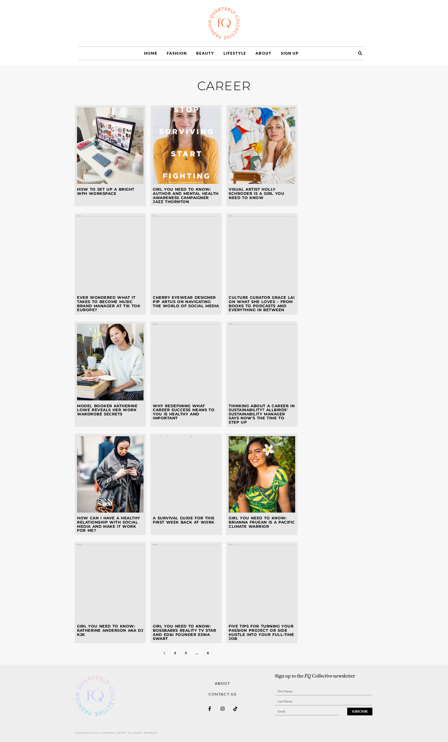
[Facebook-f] (209, 708)
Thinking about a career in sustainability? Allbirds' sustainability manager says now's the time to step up (262, 414)
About (264, 53)
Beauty (205, 53)
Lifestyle (235, 53)
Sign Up (290, 53)
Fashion (177, 53)
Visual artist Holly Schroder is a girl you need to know (256, 193)
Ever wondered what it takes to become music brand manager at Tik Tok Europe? (108, 303)
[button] (360, 53)
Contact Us (222, 694)
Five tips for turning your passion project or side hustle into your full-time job (261, 632)
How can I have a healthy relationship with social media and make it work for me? (108, 524)
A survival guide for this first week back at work (183, 520)
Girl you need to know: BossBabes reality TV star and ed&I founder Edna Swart (184, 632)
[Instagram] (222, 708)
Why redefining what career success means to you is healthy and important (183, 412)
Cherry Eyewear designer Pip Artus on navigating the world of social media (186, 301)
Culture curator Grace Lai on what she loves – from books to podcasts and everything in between (261, 303)
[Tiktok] (235, 708)
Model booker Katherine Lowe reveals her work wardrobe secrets (107, 410)
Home (151, 53)
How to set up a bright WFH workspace (105, 191)
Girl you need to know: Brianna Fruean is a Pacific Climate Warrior (262, 522)
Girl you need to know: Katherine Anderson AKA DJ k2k (110, 630)
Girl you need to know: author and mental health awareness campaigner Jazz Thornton (186, 195)
